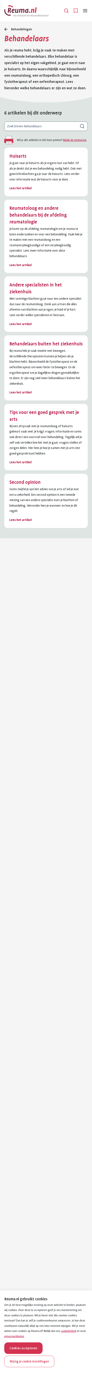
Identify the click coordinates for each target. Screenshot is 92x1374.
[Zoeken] (66, 10)
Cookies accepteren (23, 1348)
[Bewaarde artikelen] (75, 10)
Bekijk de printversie (74, 140)
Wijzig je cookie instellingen (29, 1361)
